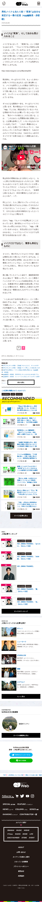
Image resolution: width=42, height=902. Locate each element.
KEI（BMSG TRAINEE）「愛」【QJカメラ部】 (28, 590)
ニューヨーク (21, 641)
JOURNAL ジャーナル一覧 (15, 775)
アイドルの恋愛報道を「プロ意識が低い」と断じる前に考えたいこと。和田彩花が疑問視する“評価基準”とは (27, 456)
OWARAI (10, 830)
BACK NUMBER (13, 838)
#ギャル (4, 356)
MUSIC (19, 830)
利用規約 (21, 876)
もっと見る (21, 696)
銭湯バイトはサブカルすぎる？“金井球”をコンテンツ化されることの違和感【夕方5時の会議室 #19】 (27, 468)
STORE (24, 838)
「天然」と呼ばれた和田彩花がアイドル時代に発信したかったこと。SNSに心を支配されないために (27, 504)
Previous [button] (3, 723)
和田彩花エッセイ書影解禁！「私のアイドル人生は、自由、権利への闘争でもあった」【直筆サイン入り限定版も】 (27, 432)
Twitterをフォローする (22, 755)
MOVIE (26, 830)
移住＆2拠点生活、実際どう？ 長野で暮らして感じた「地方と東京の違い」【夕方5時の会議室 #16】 (27, 420)
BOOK (25, 834)
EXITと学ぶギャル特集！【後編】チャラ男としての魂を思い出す (21, 368)
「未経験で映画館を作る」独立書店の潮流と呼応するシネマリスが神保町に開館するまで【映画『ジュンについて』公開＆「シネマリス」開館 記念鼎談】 (27, 444)
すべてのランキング (21, 611)
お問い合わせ (21, 852)
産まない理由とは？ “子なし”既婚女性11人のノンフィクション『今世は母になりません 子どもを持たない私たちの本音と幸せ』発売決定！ (27, 492)
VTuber (10, 834)
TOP (4, 775)
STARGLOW (21, 655)
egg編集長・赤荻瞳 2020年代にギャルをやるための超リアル (20, 374)
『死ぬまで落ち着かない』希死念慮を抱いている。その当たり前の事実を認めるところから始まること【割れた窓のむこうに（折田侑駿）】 (27, 408)
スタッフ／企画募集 (21, 862)
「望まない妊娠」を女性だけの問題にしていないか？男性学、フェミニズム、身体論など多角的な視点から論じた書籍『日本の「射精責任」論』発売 (27, 480)
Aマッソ (20, 628)
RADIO (17, 834)
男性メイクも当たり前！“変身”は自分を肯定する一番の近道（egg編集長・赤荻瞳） (21, 15)
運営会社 (21, 871)
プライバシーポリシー (21, 866)
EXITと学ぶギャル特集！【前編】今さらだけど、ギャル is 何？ (20, 365)
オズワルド (21, 682)
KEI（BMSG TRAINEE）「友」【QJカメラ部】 (28, 603)
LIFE (31, 834)
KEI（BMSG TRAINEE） (25, 566)
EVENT (31, 838)
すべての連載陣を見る (21, 735)
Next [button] (37, 723)
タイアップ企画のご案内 (21, 857)
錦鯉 (18, 669)
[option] (21, 724)
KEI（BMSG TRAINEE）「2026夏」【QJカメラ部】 (28, 557)
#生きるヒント (11, 356)
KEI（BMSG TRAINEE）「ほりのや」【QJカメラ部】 (28, 545)
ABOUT (21, 847)
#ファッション (20, 356)
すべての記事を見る (21, 515)
